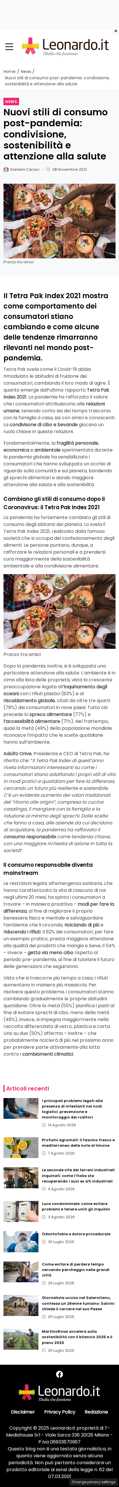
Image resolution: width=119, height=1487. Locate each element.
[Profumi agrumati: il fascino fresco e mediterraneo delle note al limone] (20, 1147)
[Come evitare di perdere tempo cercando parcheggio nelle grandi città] (20, 1272)
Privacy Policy (59, 1412)
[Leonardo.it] (65, 46)
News (11, 101)
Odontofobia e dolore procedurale (76, 1234)
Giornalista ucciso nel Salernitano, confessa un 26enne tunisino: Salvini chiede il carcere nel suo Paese (78, 1303)
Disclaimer (23, 1412)
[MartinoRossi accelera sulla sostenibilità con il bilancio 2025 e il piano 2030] (20, 1339)
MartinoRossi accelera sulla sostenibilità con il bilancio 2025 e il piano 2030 (77, 1337)
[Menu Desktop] (9, 47)
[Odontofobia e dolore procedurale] (20, 1241)
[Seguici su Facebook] (59, 1374)
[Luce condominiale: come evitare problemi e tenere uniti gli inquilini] (20, 1211)
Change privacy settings (94, 1482)
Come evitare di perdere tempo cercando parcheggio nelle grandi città (75, 1270)
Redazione (96, 1412)
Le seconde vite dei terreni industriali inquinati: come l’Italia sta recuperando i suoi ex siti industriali (78, 1175)
